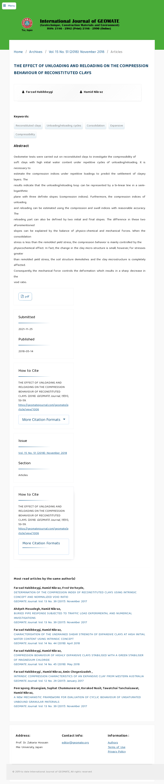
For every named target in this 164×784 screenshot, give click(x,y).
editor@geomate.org (75, 742)
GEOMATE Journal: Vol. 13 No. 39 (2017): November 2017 (50, 601)
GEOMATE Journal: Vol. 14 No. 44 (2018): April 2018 (47, 643)
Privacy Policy (117, 751)
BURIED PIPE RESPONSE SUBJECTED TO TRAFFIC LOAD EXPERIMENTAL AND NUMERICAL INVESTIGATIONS (73, 615)
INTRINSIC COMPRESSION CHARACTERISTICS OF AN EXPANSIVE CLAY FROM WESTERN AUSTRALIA (79, 676)
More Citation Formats (41, 419)
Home (18, 52)
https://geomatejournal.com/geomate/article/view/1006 (43, 407)
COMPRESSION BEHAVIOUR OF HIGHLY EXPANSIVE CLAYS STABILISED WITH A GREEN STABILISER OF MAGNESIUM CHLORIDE (78, 657)
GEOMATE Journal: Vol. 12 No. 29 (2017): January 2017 (49, 681)
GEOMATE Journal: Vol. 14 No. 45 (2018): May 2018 (47, 664)
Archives (35, 52)
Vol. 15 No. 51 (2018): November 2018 (76, 52)
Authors (113, 742)
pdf (26, 296)
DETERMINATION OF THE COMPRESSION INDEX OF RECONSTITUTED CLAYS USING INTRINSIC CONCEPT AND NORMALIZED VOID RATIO (75, 594)
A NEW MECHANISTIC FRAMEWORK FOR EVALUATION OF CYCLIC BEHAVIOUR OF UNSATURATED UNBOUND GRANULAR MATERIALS (77, 699)
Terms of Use (116, 747)
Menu (11, 6)
